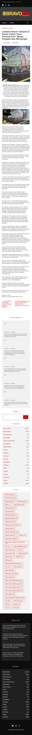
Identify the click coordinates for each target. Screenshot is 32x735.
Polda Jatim (9, 570)
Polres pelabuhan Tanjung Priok (14, 597)
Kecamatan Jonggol (11, 538)
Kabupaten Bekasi (11, 515)
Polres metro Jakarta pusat (13, 584)
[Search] (25, 417)
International (6, 443)
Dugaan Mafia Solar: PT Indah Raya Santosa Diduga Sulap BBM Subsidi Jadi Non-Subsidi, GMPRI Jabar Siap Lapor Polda (15, 370)
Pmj (7, 567)
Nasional (5, 453)
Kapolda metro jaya (11, 532)
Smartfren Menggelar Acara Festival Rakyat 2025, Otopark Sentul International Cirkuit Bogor (22, 303)
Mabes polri (23, 553)
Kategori (4, 22)
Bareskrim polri (10, 498)
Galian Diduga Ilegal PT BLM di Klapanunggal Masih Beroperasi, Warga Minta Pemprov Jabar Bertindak (15, 404)
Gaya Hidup (6, 437)
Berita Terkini (5, 28)
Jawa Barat (9, 511)
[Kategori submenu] (7, 22)
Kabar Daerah (7, 446)
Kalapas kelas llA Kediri (12, 525)
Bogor (7, 504)
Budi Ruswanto (19, 504)
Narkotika (19, 556)
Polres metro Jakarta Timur (13, 587)
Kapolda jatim (9, 528)
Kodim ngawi (10, 550)
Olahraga (6, 456)
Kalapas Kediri (10, 521)
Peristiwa (11, 28)
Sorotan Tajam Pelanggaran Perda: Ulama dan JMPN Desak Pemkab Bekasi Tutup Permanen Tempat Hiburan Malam (15, 335)
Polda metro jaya (11, 573)
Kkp (7, 546)
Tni (7, 607)
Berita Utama (7, 431)
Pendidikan (6, 462)
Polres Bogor (10, 577)
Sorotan (5, 471)
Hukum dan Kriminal (9, 440)
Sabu (7, 604)
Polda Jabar (17, 567)
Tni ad (16, 607)
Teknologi (6, 477)
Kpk (20, 550)
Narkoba (8, 556)
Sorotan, (5, 474)
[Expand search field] (26, 23)
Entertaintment (7, 434)
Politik (5, 468)
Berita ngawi (9, 501)
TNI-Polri (5, 483)
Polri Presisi (18, 601)
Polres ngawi (10, 594)
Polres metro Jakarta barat (13, 580)
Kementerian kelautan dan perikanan (15, 542)
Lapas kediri (10, 553)
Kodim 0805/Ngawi (19, 546)
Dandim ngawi (10, 508)
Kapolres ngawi (10, 535)
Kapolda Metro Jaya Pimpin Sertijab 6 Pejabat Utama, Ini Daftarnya (7, 304)
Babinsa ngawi (10, 494)
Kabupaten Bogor (11, 518)
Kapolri (22, 535)
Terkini (5, 480)
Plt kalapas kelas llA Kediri (13, 563)
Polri (7, 601)
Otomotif (5, 459)
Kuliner (5, 450)
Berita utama (22, 501)
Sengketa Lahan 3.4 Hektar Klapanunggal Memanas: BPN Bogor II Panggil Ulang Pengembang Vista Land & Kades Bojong (14, 387)
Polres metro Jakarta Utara (13, 590)
